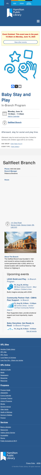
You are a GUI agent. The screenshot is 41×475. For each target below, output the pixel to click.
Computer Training (6, 398)
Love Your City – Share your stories (11, 360)
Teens (22, 3)
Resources (3, 381)
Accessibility (4, 435)
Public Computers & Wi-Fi (8, 441)
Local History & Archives (8, 357)
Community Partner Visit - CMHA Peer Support (22, 298)
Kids (14, 3)
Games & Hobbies (6, 415)
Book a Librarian (5, 427)
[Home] (8, 456)
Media (2, 372)
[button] (38, 21)
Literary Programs (6, 401)
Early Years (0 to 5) (16, 144)
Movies (2, 404)
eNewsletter (4, 393)
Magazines (3, 378)
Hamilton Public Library (7, 349)
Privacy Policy (30, 463)
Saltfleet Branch (14, 122)
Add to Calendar (13, 116)
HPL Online (5, 365)
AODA (39, 463)
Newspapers (4, 375)
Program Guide (5, 390)
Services (4, 422)
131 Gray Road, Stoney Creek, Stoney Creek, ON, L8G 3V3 (22, 225)
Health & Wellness (6, 412)
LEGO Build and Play (21, 280)
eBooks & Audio (5, 369)
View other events (20, 42)
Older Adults (4, 409)
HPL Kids (3, 352)
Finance (3, 418)
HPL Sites (4, 344)
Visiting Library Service (7, 432)
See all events (31, 331)
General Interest (5, 407)
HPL (7, 3)
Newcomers (4, 430)
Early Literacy (15, 146)
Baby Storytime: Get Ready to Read (20, 324)
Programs (4, 385)
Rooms (2, 438)
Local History (28, 3)
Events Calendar (5, 395)
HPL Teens (4, 355)
